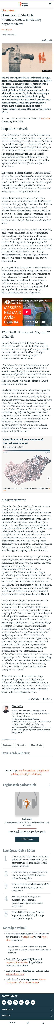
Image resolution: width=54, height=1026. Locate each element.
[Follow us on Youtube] (4, 1002)
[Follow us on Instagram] (15, 1002)
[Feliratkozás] (33, 1002)
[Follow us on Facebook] (9, 1002)
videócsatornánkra (15, 974)
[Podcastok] (28, 1023)
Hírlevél (12, 1023)
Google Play (28, 937)
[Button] (47, 40)
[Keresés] (43, 1023)
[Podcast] (27, 1002)
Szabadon (45, 119)
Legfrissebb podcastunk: (20, 785)
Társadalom (8, 11)
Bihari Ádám (7, 30)
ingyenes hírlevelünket (17, 963)
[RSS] (21, 1002)
